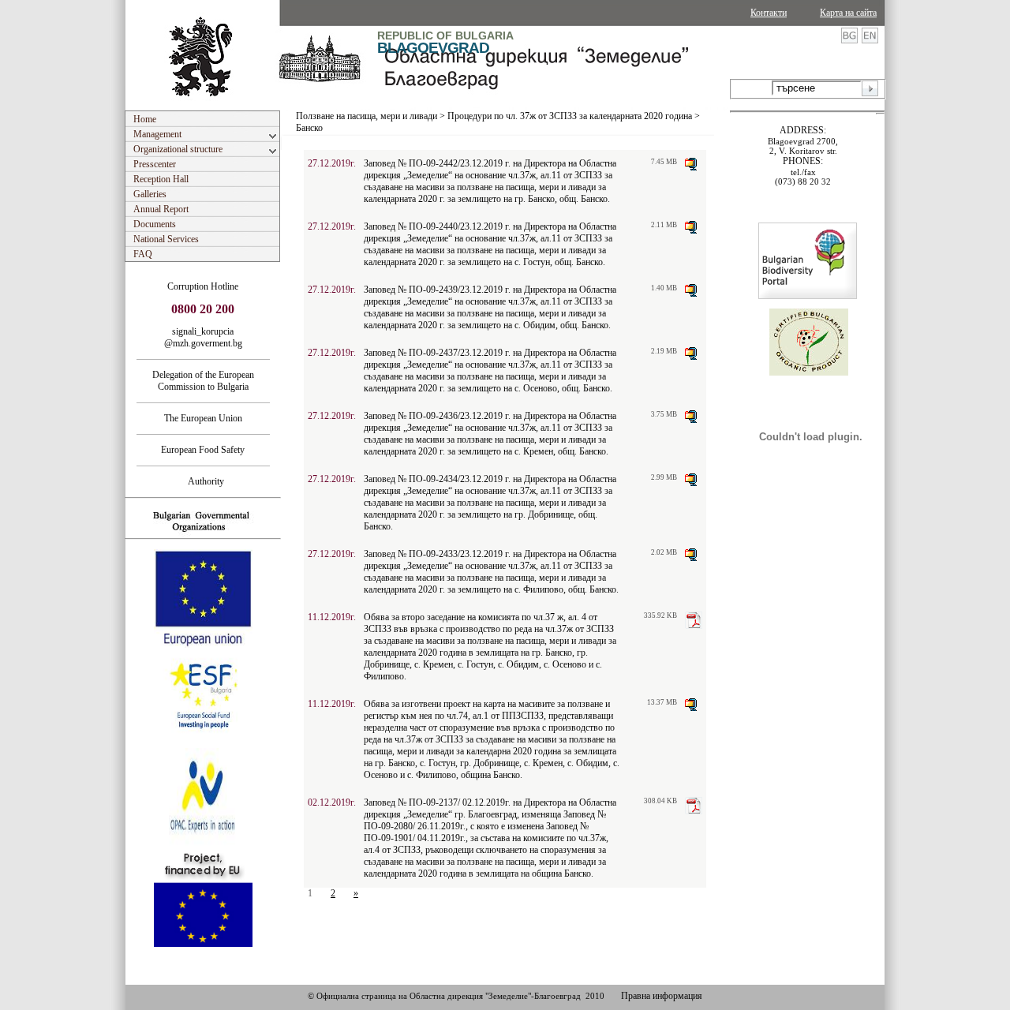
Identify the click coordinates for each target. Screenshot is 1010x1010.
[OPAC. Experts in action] (201, 843)
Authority (202, 481)
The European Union (203, 418)
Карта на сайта (848, 12)
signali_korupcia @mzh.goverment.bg (203, 337)
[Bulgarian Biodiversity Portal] (807, 295)
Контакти (768, 12)
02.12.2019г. (332, 802)
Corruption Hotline (202, 286)
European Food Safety (203, 449)
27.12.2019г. (332, 163)
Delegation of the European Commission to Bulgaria (203, 380)
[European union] (203, 644)
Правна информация (661, 995)
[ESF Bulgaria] (204, 743)
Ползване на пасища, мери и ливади (366, 116)
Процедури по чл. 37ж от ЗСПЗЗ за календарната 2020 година (569, 116)
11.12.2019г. (332, 617)
